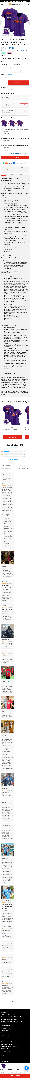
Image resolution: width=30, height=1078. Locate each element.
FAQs (2, 1033)
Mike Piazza (15, 71)
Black (18, 58)
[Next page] (29, 22)
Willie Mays (5, 68)
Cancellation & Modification (9, 1046)
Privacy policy (5, 1049)
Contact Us (4, 1030)
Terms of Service (6, 1051)
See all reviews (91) (15, 447)
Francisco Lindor (15, 64)
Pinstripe (11, 58)
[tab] (0, 35)
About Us (3, 1028)
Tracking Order (5, 1035)
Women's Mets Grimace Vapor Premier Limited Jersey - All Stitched (11, 429)
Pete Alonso (5, 71)
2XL (17, 77)
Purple (4, 58)
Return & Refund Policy (8, 1042)
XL (12, 77)
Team (22, 71)
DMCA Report (5, 1061)
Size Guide (9, 74)
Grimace (4, 64)
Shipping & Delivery (7, 1044)
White (24, 58)
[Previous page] (1, 22)
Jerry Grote (15, 68)
